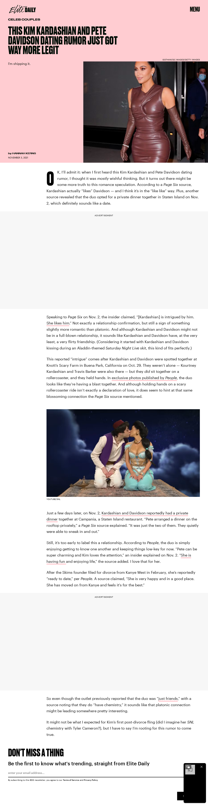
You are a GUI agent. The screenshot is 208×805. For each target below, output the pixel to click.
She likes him (58, 323)
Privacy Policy (91, 780)
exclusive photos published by (144, 377)
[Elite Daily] (22, 9)
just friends (168, 698)
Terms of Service (71, 780)
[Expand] (188, 766)
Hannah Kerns (24, 153)
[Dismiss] (201, 766)
